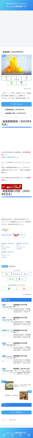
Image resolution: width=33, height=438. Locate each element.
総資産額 (5, 266)
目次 (15, 104)
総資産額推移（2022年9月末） (15, 109)
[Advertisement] (16, 29)
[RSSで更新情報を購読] (24, 288)
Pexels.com (27, 73)
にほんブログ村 (6, 235)
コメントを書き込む (16, 412)
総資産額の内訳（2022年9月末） (16, 113)
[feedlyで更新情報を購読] (8, 288)
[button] (21, 83)
